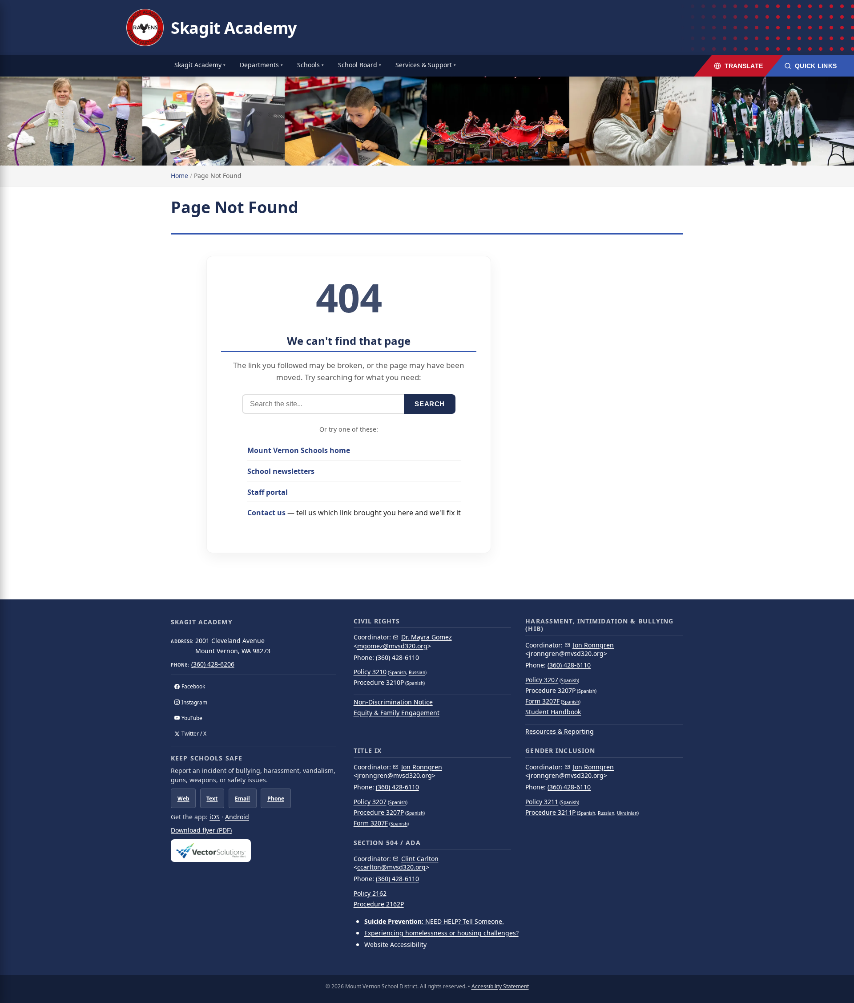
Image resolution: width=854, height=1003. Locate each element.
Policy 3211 (541, 801)
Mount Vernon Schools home (298, 450)
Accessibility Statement (500, 986)
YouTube (191, 718)
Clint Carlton (420, 858)
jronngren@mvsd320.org (566, 653)
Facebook (193, 686)
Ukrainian (627, 813)
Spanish (397, 672)
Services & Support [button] (423, 65)
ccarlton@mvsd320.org (391, 867)
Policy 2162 (370, 893)
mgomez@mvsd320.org (392, 646)
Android (237, 817)
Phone (275, 798)
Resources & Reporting (559, 731)
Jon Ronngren (593, 645)
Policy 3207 (541, 679)
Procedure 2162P (379, 904)
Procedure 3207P (550, 690)
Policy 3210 (370, 671)
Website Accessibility (395, 944)
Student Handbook (553, 712)
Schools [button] (308, 65)
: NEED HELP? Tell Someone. (434, 921)
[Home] (145, 27)
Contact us (266, 513)
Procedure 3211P (550, 812)
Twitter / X (193, 733)
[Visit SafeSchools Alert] (253, 850)
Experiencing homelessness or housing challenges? (441, 933)
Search (430, 404)
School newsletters (280, 471)
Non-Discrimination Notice (393, 702)
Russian (417, 672)
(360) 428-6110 (397, 657)
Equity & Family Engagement (396, 712)
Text (212, 798)
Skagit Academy (234, 28)
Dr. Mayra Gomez (426, 637)
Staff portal (267, 492)
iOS (214, 817)
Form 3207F (542, 701)
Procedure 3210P (379, 682)
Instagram (194, 702)
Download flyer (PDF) (201, 830)
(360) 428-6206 (212, 664)
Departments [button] (259, 65)
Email (242, 798)
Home (179, 175)
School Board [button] (357, 65)
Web (183, 798)
